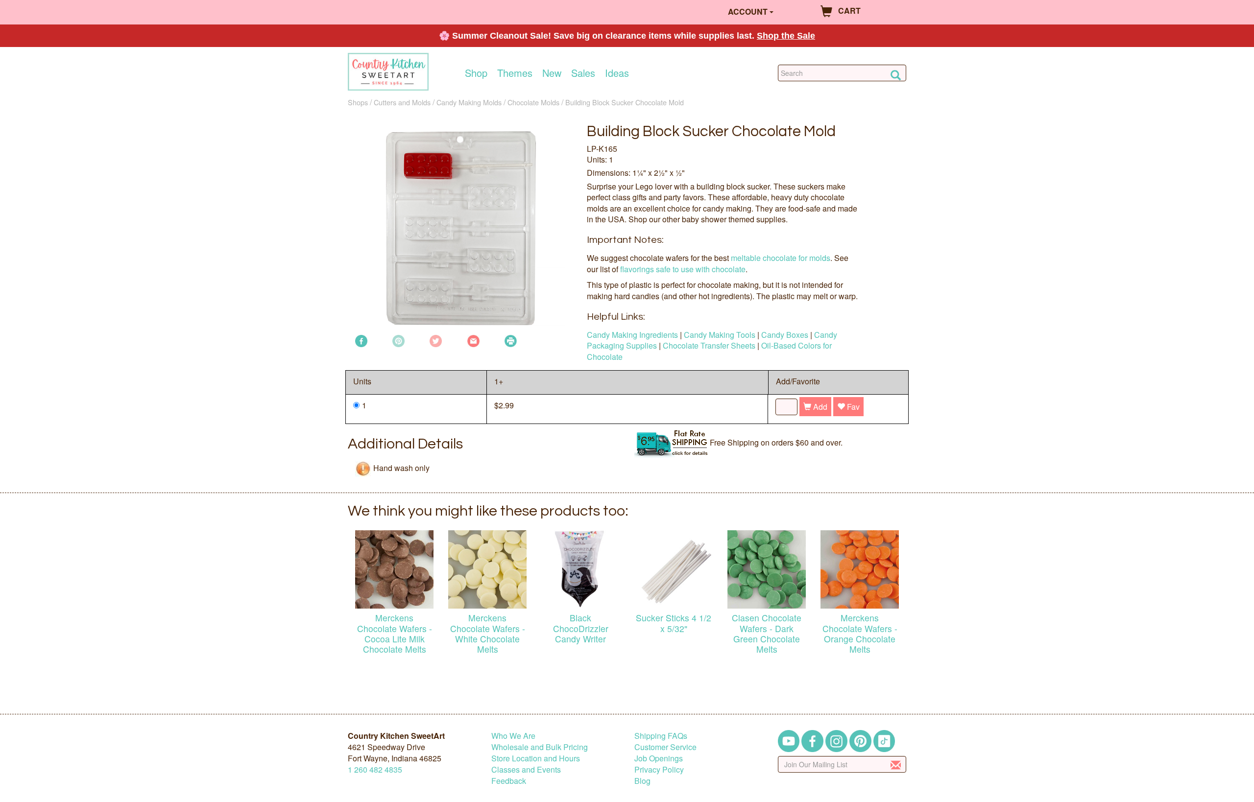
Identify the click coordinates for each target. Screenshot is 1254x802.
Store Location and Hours (535, 758)
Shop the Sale (786, 36)
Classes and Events (526, 769)
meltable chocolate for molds (780, 257)
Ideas (617, 73)
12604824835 (375, 769)
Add (819, 406)
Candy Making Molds (469, 102)
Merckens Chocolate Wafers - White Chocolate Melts (487, 633)
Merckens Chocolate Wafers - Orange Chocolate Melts (859, 633)
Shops (358, 102)
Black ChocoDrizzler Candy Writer (580, 628)
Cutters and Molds (402, 102)
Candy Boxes (784, 334)
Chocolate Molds (533, 102)
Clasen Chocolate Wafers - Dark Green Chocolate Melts (766, 633)
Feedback (508, 780)
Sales (583, 73)
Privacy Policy (659, 769)
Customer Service (665, 747)
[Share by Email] (473, 340)
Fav (852, 406)
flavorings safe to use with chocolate (683, 269)
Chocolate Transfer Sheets (709, 345)
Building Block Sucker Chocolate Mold (624, 102)
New (551, 73)
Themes (514, 73)
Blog (642, 780)
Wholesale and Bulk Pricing (539, 747)
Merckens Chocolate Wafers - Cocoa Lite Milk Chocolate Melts (394, 633)
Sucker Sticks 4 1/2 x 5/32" (673, 623)
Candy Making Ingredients (632, 334)
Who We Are (513, 735)
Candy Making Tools (719, 334)
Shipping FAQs (660, 735)
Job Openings (658, 758)
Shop (476, 73)
